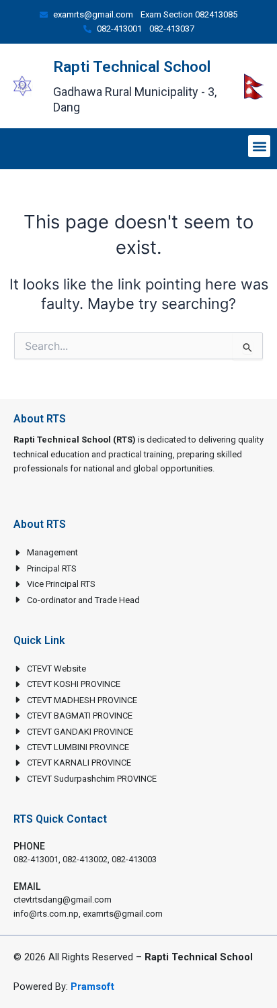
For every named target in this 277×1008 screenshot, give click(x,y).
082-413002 (85, 859)
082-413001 (35, 859)
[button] (259, 146)
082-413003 (134, 859)
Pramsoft (92, 986)
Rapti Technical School (131, 67)
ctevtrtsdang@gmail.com (62, 900)
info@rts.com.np (46, 914)
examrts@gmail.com (123, 914)
